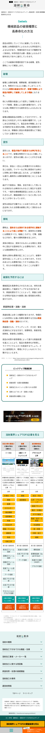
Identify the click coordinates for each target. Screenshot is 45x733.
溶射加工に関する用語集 (12, 663)
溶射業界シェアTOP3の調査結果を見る (22, 723)
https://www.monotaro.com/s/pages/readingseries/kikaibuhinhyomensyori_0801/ (28, 359)
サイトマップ (28, 693)
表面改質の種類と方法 (17, 396)
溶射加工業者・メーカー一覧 (14, 656)
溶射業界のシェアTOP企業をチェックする (34, 730)
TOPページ (17, 693)
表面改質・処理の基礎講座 (19, 383)
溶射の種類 (7, 642)
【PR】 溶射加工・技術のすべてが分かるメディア (23, 718)
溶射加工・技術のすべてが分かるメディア (25, 2)
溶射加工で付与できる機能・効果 (16, 649)
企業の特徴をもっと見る (8, 599)
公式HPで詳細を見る (8, 607)
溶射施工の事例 (8, 678)
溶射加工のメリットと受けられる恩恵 (23, 387)
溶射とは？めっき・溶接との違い (21, 392)
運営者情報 (7, 685)
